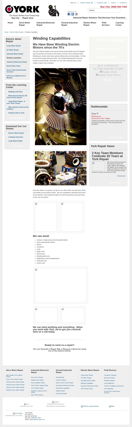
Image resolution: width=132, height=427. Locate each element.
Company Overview (15, 137)
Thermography (108, 388)
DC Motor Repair (13, 50)
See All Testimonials (115, 137)
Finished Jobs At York (16, 113)
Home (10, 23)
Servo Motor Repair (24, 24)
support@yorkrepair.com (37, 419)
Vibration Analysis (109, 380)
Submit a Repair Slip (86, 2)
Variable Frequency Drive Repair (39, 391)
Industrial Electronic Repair (46, 24)
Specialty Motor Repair (15, 54)
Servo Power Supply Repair (39, 385)
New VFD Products (37, 395)
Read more (121, 176)
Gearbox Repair (61, 380)
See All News (115, 183)
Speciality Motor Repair (88, 380)
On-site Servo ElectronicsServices (112, 392)
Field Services (106, 24)
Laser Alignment (109, 383)
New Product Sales (13, 66)
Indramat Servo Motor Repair (15, 382)
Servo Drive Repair (37, 377)
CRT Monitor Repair (37, 388)
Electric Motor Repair (90, 24)
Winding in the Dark (15, 92)
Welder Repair (60, 391)
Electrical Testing (109, 378)
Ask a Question (107, 57)
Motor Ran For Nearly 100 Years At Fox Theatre (17, 96)
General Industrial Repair (69, 24)
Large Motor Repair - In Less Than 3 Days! (16, 102)
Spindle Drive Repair (37, 380)
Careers (113, 2)
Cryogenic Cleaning (110, 375)
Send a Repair (110, 40)
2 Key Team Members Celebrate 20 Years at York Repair (107, 156)
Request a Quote (69, 355)
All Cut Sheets (17, 146)
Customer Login (102, 2)
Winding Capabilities (14, 58)
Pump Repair (60, 377)
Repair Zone (27, 18)
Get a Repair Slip (49, 355)
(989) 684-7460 (119, 7)
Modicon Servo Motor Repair (15, 390)
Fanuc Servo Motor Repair (14, 379)
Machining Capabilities (63, 388)
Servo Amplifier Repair (38, 382)
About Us (73, 2)
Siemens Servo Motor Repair (15, 387)
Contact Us (123, 2)
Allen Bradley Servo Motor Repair (14, 375)
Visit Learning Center (16, 118)
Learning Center (120, 24)
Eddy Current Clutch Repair (64, 382)
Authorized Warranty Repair (17, 62)
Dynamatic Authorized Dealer (65, 385)
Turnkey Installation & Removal (113, 386)
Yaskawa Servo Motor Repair (15, 384)
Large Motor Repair (14, 46)
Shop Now (108, 80)
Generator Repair (61, 393)
